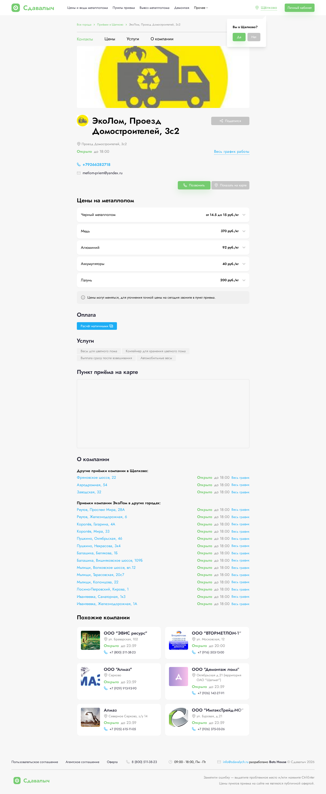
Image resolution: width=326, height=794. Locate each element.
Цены (110, 39)
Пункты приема (124, 8)
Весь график (240, 477)
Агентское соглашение (82, 762)
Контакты (85, 39)
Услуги (133, 39)
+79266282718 (96, 164)
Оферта (112, 762)
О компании (162, 39)
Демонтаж (181, 8)
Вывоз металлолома (154, 8)
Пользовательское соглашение (34, 762)
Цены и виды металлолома (87, 8)
